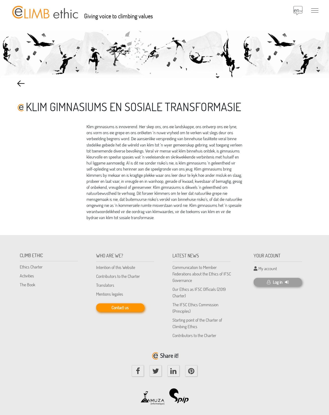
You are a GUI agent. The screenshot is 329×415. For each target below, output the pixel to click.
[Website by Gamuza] (152, 395)
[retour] (21, 83)
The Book (27, 284)
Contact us (120, 307)
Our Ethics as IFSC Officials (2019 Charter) (199, 292)
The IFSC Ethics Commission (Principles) (195, 308)
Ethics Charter (31, 267)
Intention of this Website (115, 267)
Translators (105, 285)
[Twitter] (156, 371)
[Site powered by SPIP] (181, 395)
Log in (278, 282)
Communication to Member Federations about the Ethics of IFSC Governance (201, 273)
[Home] (44, 9)
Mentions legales (109, 294)
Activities (27, 276)
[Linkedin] (173, 371)
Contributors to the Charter (118, 276)
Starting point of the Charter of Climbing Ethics (197, 323)
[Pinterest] (191, 371)
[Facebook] (138, 371)
